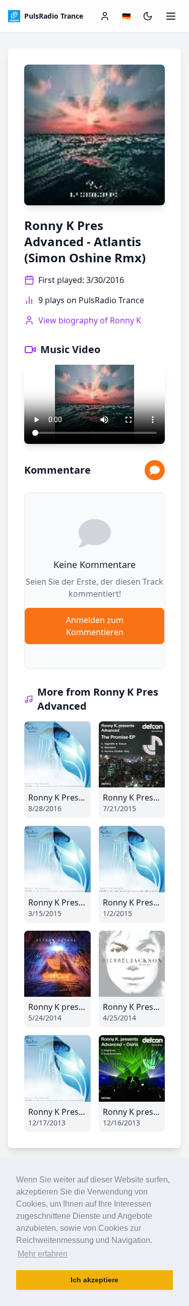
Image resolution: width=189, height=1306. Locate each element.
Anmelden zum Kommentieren (94, 626)
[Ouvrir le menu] (171, 16)
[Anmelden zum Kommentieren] (155, 470)
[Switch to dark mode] (148, 16)
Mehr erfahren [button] (43, 1254)
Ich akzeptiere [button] (94, 1280)
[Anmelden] (105, 16)
